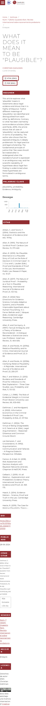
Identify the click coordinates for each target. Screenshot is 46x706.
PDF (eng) (11, 83)
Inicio (5, 17)
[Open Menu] (2, 2)
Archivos (13, 17)
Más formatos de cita (5, 602)
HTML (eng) (12, 78)
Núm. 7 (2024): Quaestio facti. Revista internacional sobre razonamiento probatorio (21, 21)
